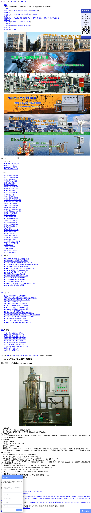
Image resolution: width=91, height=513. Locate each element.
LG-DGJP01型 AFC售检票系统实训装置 (16, 259)
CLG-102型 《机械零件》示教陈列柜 (15, 303)
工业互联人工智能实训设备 (12, 200)
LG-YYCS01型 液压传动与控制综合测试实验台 (19, 316)
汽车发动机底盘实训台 (11, 237)
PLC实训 (87, 498)
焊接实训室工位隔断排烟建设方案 (15, 339)
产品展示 (7, 16)
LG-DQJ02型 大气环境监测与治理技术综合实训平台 (26, 491)
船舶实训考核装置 (10, 232)
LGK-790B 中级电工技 (11, 165)
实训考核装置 (34, 502)
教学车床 (52, 498)
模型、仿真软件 (38, 18)
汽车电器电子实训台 (10, 239)
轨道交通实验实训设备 (11, 230)
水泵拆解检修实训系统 (11, 350)
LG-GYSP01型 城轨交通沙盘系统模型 (16, 266)
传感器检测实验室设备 (11, 198)
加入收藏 (13, 1)
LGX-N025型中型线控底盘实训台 (14, 279)
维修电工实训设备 (10, 183)
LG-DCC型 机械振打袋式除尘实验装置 (16, 305)
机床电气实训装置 (10, 190)
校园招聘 (14, 25)
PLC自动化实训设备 (10, 185)
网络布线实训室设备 (10, 207)
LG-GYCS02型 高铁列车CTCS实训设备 (16, 272)
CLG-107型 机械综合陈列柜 (13, 301)
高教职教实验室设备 (56, 502)
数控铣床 (40, 498)
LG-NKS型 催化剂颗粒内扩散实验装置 (16, 309)
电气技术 (28, 498)
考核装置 (50, 496)
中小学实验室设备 (10, 246)
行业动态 (7, 14)
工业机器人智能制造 (10, 181)
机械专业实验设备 (10, 196)
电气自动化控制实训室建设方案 (14, 344)
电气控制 (87, 496)
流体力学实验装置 (10, 217)
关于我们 (7, 8)
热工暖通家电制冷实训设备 (12, 211)
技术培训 (27, 25)
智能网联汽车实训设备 (11, 243)
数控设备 (34, 498)
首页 (5, 5)
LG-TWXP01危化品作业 (11, 163)
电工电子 (56, 496)
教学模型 (66, 502)
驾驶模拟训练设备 (10, 233)
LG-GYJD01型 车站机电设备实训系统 (16, 261)
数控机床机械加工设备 (11, 188)
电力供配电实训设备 (10, 222)
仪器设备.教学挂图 (10, 252)
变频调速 (81, 498)
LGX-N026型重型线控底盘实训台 (14, 277)
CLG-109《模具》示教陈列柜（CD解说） (17, 300)
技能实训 (74, 496)
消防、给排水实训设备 (11, 205)
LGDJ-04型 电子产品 (10, 167)
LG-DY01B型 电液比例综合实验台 (15, 318)
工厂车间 (14, 10)
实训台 (45, 496)
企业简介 (7, 10)
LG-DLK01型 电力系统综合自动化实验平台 (17, 322)
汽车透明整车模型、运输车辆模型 (15, 296)
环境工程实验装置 (10, 215)
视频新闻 (27, 14)
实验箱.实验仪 (8, 248)
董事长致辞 (34, 10)
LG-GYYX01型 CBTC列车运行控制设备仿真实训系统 (21, 264)
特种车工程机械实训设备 (12, 241)
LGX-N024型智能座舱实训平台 (14, 281)
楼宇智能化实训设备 (10, 213)
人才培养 (7, 25)
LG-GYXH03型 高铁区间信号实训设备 (16, 276)
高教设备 (46, 498)
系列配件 (27, 21)
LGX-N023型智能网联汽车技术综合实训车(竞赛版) (20, 283)
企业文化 (27, 10)
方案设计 (7, 21)
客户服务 (7, 20)
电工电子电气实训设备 (11, 175)
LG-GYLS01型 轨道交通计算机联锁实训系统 (18, 262)
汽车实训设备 (27, 18)
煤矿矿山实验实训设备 (11, 224)
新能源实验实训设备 (10, 220)
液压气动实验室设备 (10, 226)
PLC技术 (70, 498)
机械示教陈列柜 (9, 194)
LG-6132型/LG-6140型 (11, 169)
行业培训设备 (18, 18)
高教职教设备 (8, 18)
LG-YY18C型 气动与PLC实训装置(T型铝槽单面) (19, 313)
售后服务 (14, 21)
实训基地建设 (82, 502)
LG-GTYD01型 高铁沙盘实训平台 (14, 274)
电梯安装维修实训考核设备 (12, 209)
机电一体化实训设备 (10, 192)
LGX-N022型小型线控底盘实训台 (14, 285)
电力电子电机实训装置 (11, 177)
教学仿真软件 (8, 228)
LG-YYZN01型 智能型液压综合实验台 (16, 320)
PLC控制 (64, 498)
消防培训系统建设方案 (11, 348)
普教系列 (46, 18)
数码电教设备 (54, 18)
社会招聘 (20, 25)
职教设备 (58, 498)
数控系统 (81, 496)
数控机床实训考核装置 (11, 187)
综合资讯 (34, 14)
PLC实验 (75, 498)
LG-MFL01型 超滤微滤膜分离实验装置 (16, 307)
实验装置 (62, 496)
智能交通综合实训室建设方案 (13, 333)
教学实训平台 (73, 502)
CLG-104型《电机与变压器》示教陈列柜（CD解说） (20, 298)
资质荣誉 (20, 10)
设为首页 (3, 1)
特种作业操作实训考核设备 (12, 202)
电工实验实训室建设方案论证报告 (15, 342)
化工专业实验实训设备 (11, 218)
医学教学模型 (8, 245)
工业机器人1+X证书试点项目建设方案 (16, 346)
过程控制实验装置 (10, 179)
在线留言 (14, 29)
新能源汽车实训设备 (10, 235)
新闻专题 (20, 14)
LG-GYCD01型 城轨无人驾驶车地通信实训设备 (19, 268)
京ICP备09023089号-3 (23, 508)
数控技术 (68, 496)
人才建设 (7, 23)
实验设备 (40, 496)
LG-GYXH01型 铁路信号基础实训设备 (16, 270)
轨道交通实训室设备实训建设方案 (15, 337)
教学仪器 (28, 496)
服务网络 (20, 21)
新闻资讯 (7, 12)
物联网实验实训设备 (10, 203)
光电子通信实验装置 (10, 250)
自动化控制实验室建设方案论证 (14, 340)
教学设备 (34, 496)
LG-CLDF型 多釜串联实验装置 (14, 311)
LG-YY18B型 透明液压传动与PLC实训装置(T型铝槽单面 (22, 315)
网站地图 (23, 1)
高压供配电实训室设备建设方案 (14, 335)
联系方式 (7, 27)
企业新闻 (14, 14)
